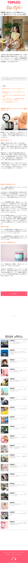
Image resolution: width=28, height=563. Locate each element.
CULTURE (22, 552)
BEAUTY (10, 552)
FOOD (18, 552)
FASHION (5, 552)
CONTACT (12, 554)
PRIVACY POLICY (18, 554)
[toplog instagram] (12, 560)
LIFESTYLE (14, 552)
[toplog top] (14, 2)
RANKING (8, 554)
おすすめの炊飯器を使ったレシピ (10, 102)
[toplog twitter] (16, 560)
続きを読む (14, 293)
